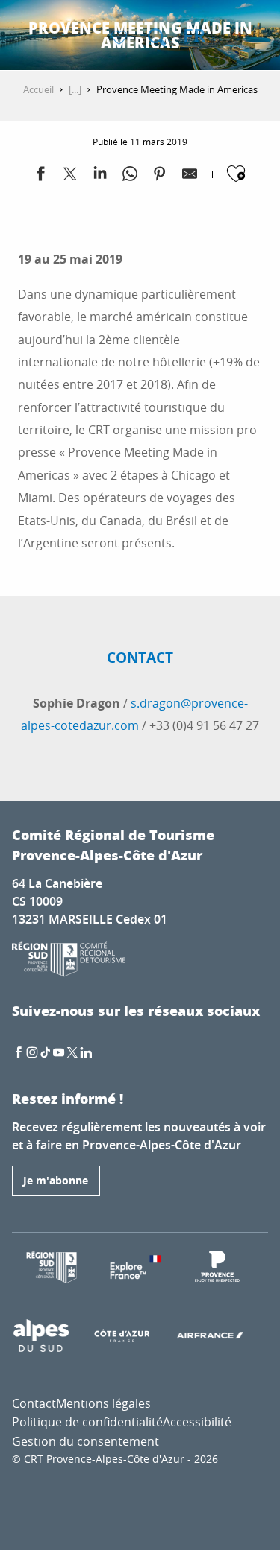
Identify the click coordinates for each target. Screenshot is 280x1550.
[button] (157, 37)
